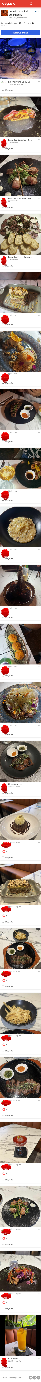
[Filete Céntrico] (20, 761)
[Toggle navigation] (36, 4)
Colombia (4, 1377)
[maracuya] (20, 1335)
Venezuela (12, 1377)
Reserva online (20, 32)
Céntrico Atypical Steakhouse (18, 13)
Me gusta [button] (9, 90)
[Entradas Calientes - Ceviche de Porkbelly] (20, 117)
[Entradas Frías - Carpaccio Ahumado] (20, 234)
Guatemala (19, 1377)
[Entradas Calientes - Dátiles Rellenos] (20, 175)
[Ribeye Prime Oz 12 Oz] (20, 58)
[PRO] (3, 142)
